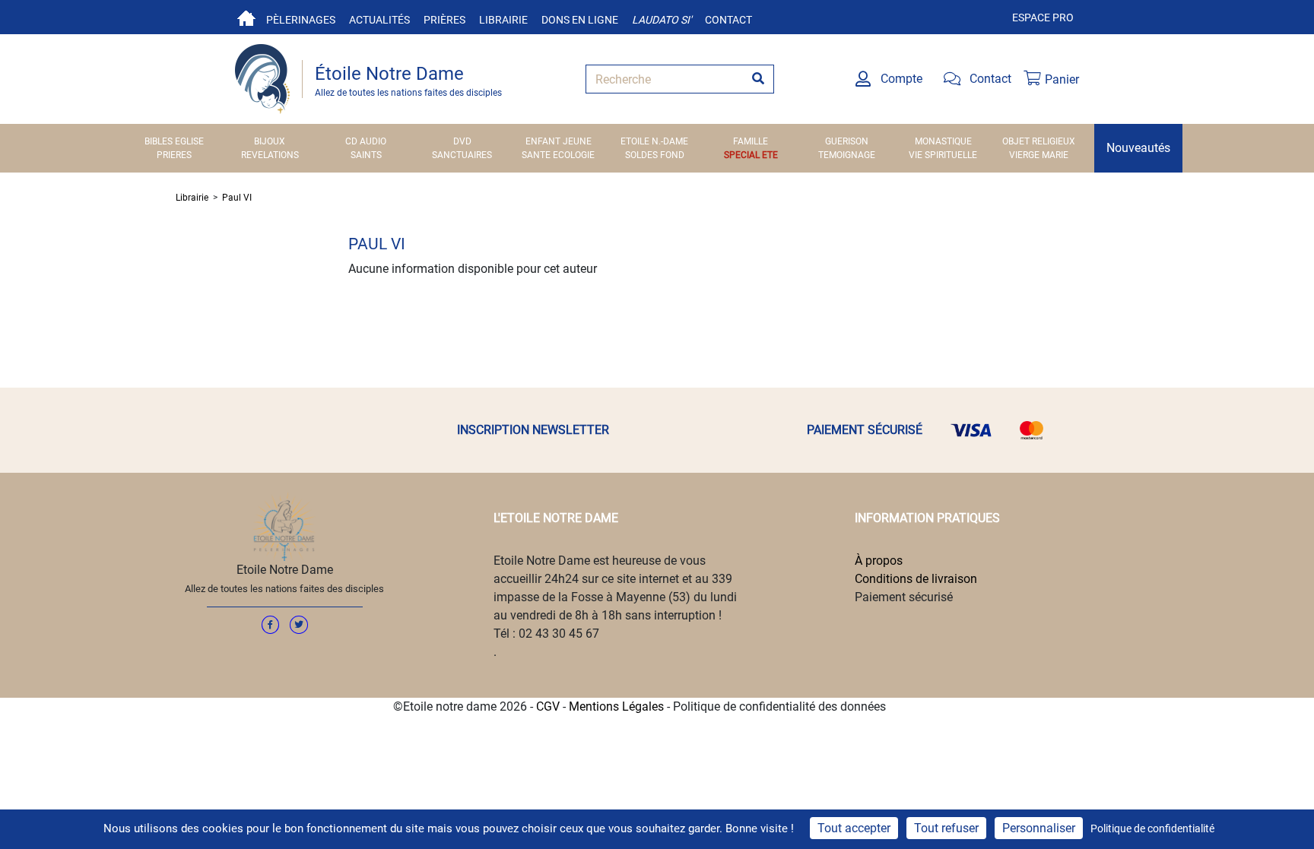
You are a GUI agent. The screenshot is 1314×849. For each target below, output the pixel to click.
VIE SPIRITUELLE (943, 155)
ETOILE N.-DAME (654, 141)
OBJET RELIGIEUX (1038, 141)
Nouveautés (1138, 148)
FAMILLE (750, 141)
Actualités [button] (379, 20)
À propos (879, 560)
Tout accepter (853, 828)
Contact (728, 20)
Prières (444, 20)
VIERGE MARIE (1038, 155)
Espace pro (1043, 17)
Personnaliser (1038, 828)
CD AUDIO (365, 141)
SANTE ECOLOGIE (558, 155)
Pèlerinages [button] (300, 20)
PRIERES (174, 155)
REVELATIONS (270, 155)
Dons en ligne (579, 20)
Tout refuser (946, 828)
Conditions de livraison (916, 579)
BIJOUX (269, 141)
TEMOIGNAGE (846, 155)
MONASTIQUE (943, 141)
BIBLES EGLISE (174, 141)
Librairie (503, 20)
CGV (548, 706)
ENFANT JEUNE (558, 141)
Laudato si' (661, 20)
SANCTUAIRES (462, 155)
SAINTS (366, 155)
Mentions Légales (616, 706)
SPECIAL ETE (751, 155)
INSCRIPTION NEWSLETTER (533, 430)
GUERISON (846, 141)
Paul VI (237, 197)
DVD (462, 141)
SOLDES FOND (654, 155)
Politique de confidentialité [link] (1152, 828)
